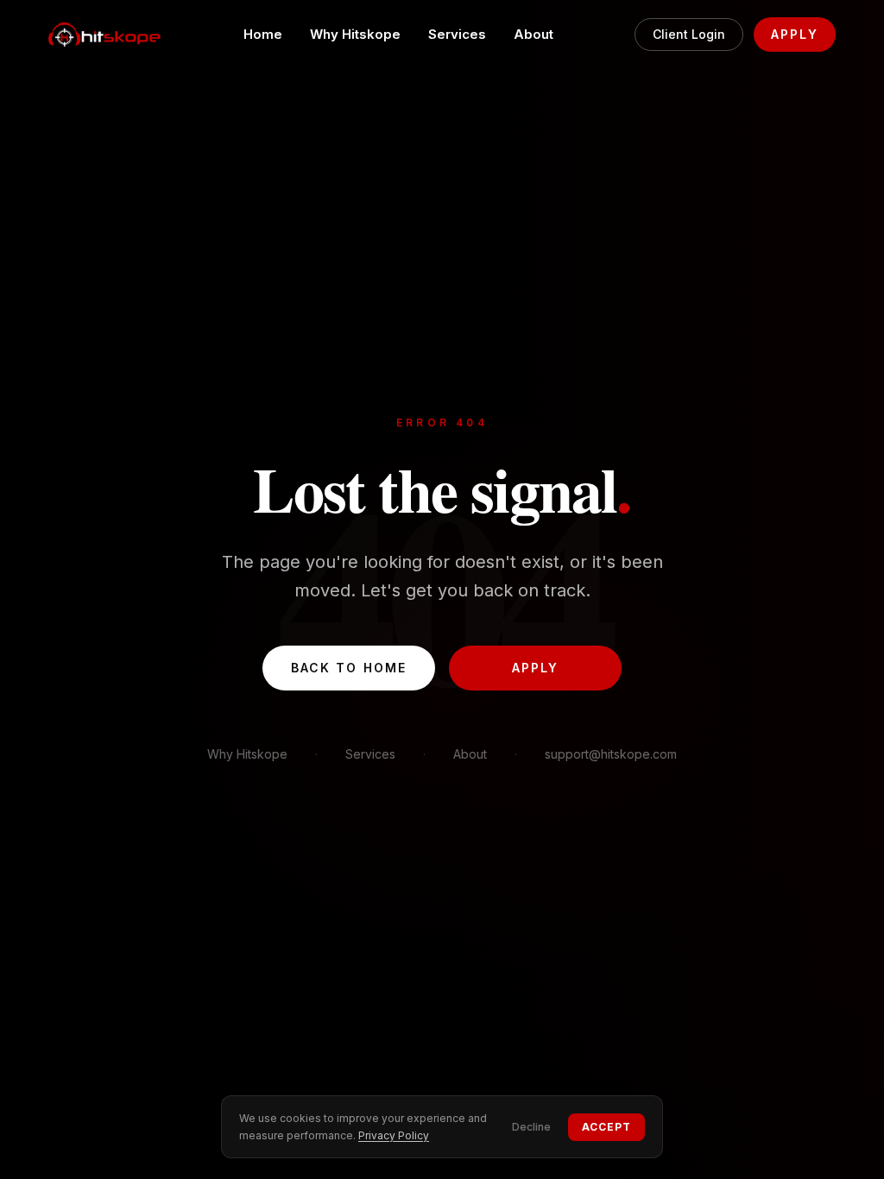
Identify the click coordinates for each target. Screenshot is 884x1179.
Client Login (689, 34)
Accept (606, 1126)
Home (262, 34)
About (533, 34)
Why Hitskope (355, 34)
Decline (531, 1126)
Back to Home (349, 667)
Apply (794, 34)
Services (457, 34)
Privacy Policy (393, 1135)
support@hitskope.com (611, 754)
